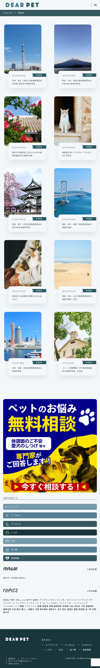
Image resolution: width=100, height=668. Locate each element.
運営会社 (12, 658)
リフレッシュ (31, 606)
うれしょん (20, 600)
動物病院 (58, 606)
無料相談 (44, 609)
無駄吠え (53, 609)
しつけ (13, 532)
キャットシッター (58, 600)
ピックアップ (11, 507)
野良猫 (82, 609)
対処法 (77, 606)
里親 (76, 609)
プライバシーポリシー (30, 658)
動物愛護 (39, 75)
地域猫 (66, 606)
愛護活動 (7, 609)
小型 (83, 606)
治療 (37, 609)
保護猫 (45, 606)
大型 (71, 606)
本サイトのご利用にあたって (20, 661)
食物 (94, 609)
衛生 (64, 609)
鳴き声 (6, 612)
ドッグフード (33, 603)
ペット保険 (19, 606)
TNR (12, 600)
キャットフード (74, 600)
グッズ (85, 600)
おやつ (29, 600)
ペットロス (8, 606)
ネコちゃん (15, 524)
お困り (36, 600)
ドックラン (21, 603)
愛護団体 (90, 606)
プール (42, 603)
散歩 (19, 609)
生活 (12, 541)
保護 (39, 606)
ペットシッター (66, 603)
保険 (51, 606)
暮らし (24, 609)
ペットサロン (52, 603)
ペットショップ (81, 603)
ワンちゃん (15, 515)
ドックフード (9, 603)
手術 (14, 609)
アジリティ (44, 600)
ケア (91, 600)
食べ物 (13, 550)
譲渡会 (70, 609)
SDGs (6, 600)
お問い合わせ (13, 663)
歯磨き (31, 609)
